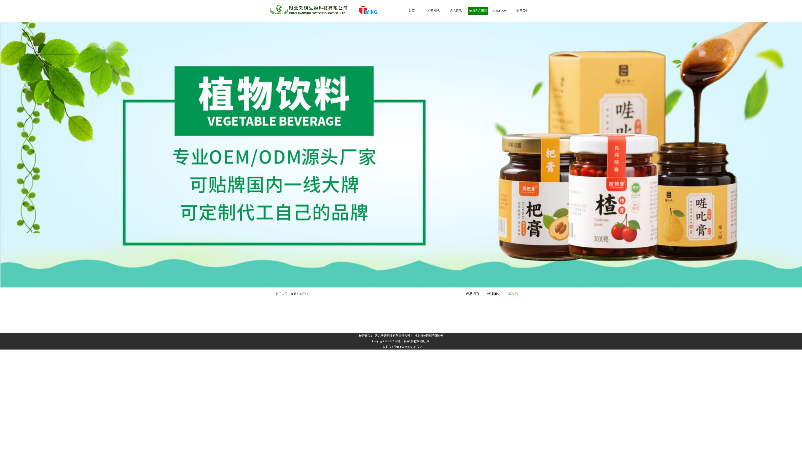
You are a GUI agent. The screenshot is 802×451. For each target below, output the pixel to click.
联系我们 (522, 10)
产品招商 (472, 294)
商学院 (513, 294)
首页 (412, 10)
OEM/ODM (500, 10)
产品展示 (456, 10)
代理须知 (493, 294)
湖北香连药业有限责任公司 (392, 335)
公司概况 (434, 10)
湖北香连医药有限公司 (429, 335)
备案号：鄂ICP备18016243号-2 (402, 346)
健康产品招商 (478, 10)
